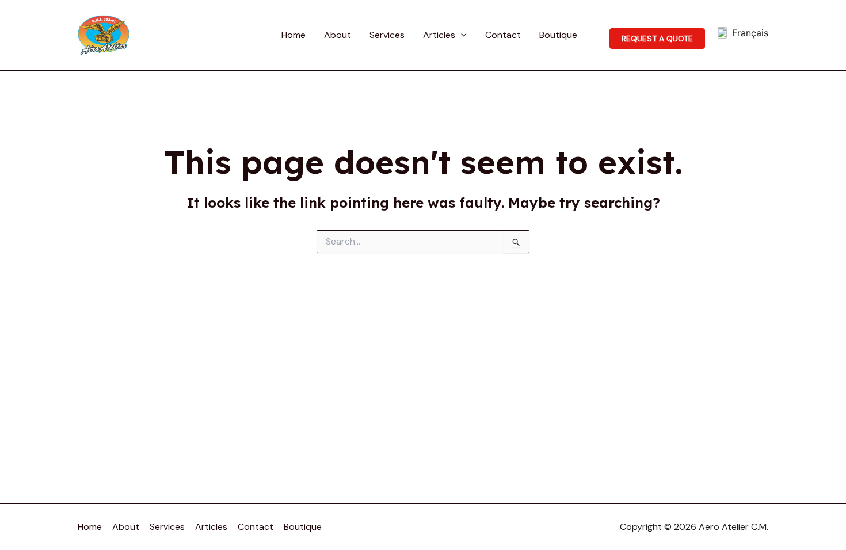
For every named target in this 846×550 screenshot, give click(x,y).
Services (387, 35)
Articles (439, 35)
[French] (742, 33)
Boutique (558, 35)
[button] (461, 35)
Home (293, 35)
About (337, 35)
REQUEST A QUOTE (657, 38)
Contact (503, 35)
